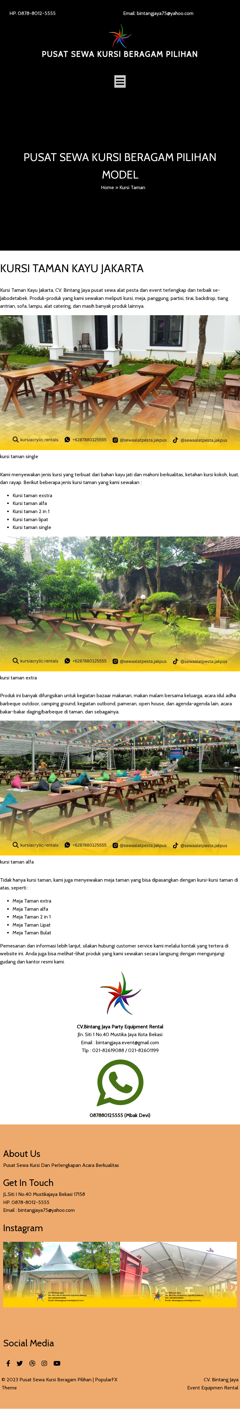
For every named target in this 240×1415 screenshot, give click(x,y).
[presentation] (8, 1287)
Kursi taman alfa (29, 503)
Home (107, 187)
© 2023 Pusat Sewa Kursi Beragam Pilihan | (48, 1380)
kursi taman (38, 880)
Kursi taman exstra (32, 495)
